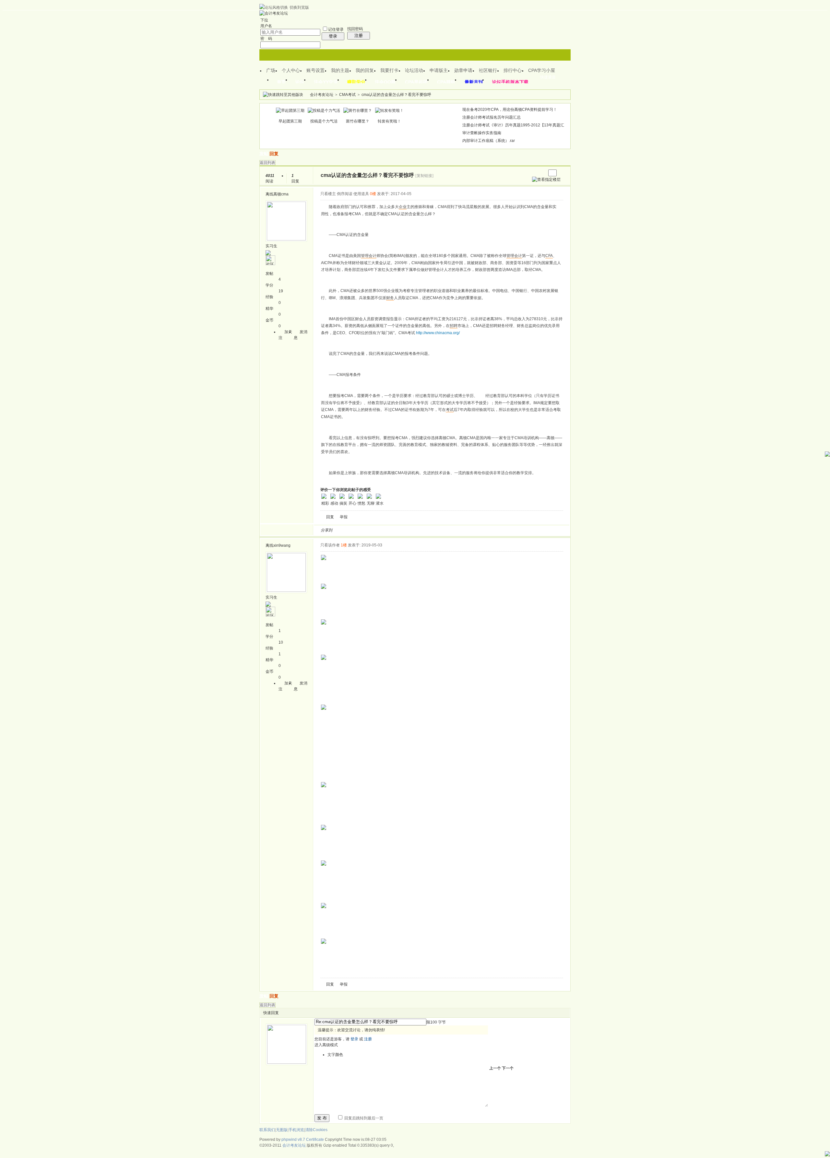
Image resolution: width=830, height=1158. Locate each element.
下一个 (508, 1068)
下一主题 (541, 172)
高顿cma (281, 194)
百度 (405, 530)
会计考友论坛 (321, 94)
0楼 (373, 194)
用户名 (266, 26)
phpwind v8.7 (293, 1139)
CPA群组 (446, 82)
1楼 (344, 545)
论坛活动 (414, 70)
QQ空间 (366, 530)
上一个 (495, 1068)
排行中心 (513, 70)
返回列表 (267, 162)
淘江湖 (343, 530)
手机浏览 (296, 1130)
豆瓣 (390, 530)
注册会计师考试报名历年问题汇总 (491, 117)
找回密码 (355, 29)
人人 (382, 530)
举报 (344, 517)
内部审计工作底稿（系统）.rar (488, 140)
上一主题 (534, 172)
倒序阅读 (344, 194)
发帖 (263, 153)
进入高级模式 (326, 1045)
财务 (390, 298)
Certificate (315, 1139)
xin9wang (281, 545)
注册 (358, 35)
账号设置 (315, 70)
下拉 (264, 20)
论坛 (299, 82)
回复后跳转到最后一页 (363, 1118)
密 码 (266, 38)
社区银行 (488, 70)
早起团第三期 (290, 121)
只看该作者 (330, 545)
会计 (372, 255)
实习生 (271, 246)
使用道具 (361, 194)
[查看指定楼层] (546, 179)
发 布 (322, 1118)
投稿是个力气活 (324, 121)
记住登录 (336, 29)
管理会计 (514, 255)
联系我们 (267, 1130)
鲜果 (413, 530)
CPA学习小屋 (541, 70)
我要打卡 (389, 70)
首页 (281, 82)
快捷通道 (548, 77)
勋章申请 (463, 70)
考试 (450, 409)
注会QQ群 (385, 82)
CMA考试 (347, 94)
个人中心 (291, 70)
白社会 (421, 530)
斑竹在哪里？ (357, 121)
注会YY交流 (326, 82)
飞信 (429, 530)
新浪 (351, 530)
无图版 (282, 1130)
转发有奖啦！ (389, 121)
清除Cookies (316, 1130)
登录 (333, 36)
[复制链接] (424, 175)
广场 (270, 70)
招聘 (453, 325)
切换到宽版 (299, 7)
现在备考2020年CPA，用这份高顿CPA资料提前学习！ (509, 109)
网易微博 (397, 530)
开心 (374, 530)
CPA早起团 (416, 82)
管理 (365, 255)
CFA (549, 255)
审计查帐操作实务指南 (481, 133)
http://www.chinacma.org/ (438, 333)
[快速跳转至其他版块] (283, 95)
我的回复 (365, 70)
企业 (403, 207)
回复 (274, 153)
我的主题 (340, 70)
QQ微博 (359, 530)
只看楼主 (328, 194)
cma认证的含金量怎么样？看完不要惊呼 (396, 94)
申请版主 (439, 70)
